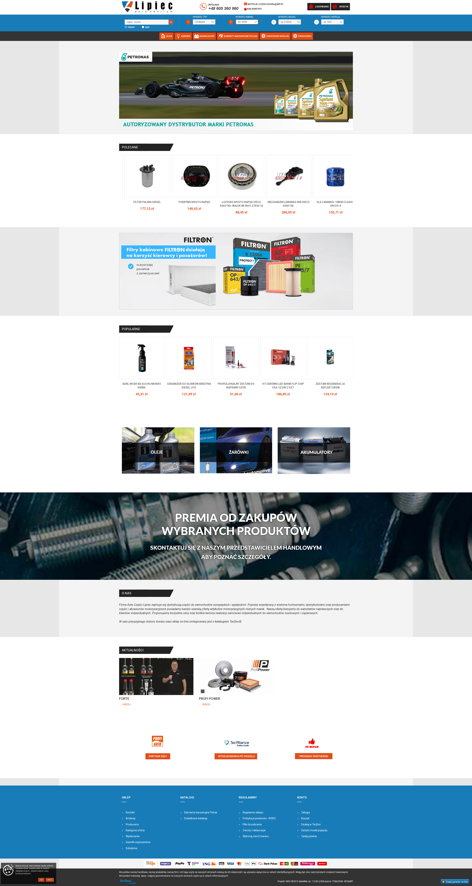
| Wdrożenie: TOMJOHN (331, 881)
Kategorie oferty (135, 830)
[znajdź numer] (171, 22)
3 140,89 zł (283, 390)
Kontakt (130, 812)
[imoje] (236, 863)
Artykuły (131, 818)
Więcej (127, 704)
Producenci (132, 824)
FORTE (124, 699)
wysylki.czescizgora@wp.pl (265, 4)
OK (41, 880)
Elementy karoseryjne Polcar (200, 812)
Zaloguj (305, 812)
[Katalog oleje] (158, 450)
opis (147, 27)
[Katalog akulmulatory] (314, 450)
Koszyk (305, 818)
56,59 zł (330, 209)
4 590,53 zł (330, 394)
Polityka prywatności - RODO (259, 818)
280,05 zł (189, 212)
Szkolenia (131, 848)
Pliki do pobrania (252, 824)
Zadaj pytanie (309, 836)
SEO (346, 881)
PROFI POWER (209, 699)
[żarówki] (236, 450)
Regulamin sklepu (253, 812)
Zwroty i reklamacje (254, 830)
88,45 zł (142, 212)
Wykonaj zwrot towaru (256, 836)
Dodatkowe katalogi (195, 818)
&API (350, 881)
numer (131, 27)
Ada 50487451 (254, 9)
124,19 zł (189, 394)
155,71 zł (236, 212)
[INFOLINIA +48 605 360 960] (204, 7)
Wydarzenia (133, 836)
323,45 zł (236, 394)
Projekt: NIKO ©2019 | (298, 881)
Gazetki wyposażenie (138, 842)
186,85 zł (142, 394)
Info (49, 880)
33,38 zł (283, 209)
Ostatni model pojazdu (314, 830)
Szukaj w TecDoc (311, 824)
